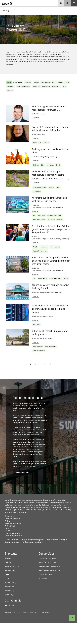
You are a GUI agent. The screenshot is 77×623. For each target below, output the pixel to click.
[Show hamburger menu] (74, 3)
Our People (10, 90)
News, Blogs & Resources (14, 566)
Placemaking (36, 86)
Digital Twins (41, 215)
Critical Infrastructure (39, 351)
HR (40, 143)
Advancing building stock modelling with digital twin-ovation (49, 199)
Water (64, 86)
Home (3, 11)
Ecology (60, 82)
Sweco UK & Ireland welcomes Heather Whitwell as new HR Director (51, 129)
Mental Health (37, 191)
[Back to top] (72, 618)
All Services (42, 578)
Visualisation (51, 219)
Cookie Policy (33, 612)
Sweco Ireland (10, 586)
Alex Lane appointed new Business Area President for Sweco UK (49, 108)
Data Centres (36, 324)
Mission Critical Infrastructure (49, 570)
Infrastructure (43, 247)
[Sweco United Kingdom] (7, 3)
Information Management (54, 215)
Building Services (42, 278)
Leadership (46, 143)
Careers (8, 574)
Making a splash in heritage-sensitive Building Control (50, 286)
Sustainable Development (40, 251)
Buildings (36, 82)
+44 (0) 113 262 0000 (13, 533)
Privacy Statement (22, 612)
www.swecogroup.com (20, 512)
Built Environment (55, 247)
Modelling (59, 219)
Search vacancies (22, 473)
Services (8, 558)
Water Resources (38, 346)
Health (58, 187)
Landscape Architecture (39, 187)
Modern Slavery (10, 582)
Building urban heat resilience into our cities (51, 151)
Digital (54, 82)
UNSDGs (35, 247)
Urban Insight (9, 594)
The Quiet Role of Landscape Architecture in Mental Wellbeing (48, 173)
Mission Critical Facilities (23, 86)
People (35, 143)
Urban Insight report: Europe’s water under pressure (50, 332)
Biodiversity (28, 82)
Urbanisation (50, 165)
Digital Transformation (39, 219)
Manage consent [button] (44, 612)
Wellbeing (51, 187)
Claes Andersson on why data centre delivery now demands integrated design (50, 308)
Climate (58, 165)
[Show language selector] (61, 3)
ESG (34, 278)
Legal (7, 578)
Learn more (35, 118)
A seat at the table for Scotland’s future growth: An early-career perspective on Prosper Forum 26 (51, 229)
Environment (10, 86)
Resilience (36, 165)
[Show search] (67, 3)
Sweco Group (9, 590)
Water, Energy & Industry (47, 562)
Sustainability (46, 86)
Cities (42, 165)
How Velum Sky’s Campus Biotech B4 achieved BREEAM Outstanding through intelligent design (51, 260)
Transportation (56, 86)
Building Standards (45, 574)
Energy (67, 82)
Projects (8, 562)
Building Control (45, 82)
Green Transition (17, 82)
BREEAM (66, 278)
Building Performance (55, 278)
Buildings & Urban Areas (47, 558)
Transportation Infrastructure (49, 566)
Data (34, 215)
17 (44, 364)
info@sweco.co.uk (16, 536)
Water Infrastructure (50, 346)
